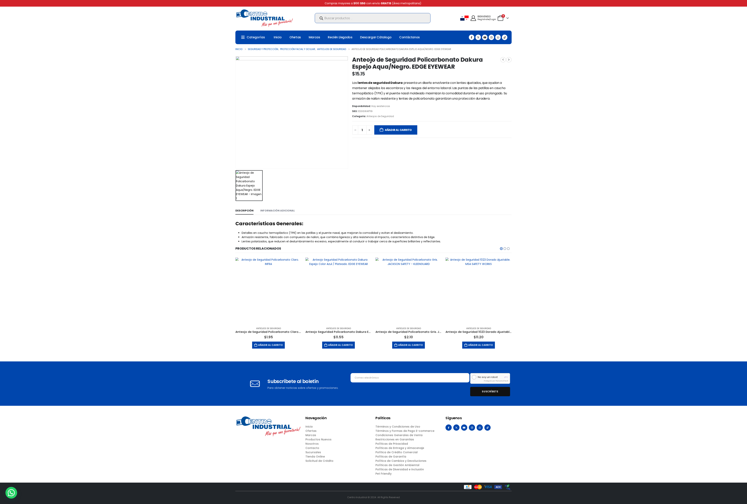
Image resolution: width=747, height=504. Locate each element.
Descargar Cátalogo (375, 37)
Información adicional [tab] (277, 210)
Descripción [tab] (244, 210)
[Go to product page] (268, 291)
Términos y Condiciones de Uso (397, 427)
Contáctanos (409, 37)
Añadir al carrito (398, 130)
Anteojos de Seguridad (380, 116)
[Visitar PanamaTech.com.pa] (506, 377)
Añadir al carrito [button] (270, 345)
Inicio (278, 37)
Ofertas (295, 37)
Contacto (312, 448)
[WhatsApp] (498, 37)
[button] (501, 248)
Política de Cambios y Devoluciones (400, 461)
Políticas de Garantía (390, 456)
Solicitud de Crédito (319, 461)
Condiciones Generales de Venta (399, 435)
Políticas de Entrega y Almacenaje (399, 448)
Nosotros (312, 444)
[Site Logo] (264, 18)
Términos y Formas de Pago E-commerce (404, 431)
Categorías (256, 37)
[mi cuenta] (473, 18)
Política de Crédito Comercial (396, 452)
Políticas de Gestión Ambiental (397, 465)
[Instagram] (491, 37)
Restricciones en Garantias (394, 439)
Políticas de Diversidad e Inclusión (399, 469)
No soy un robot (488, 377)
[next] (509, 59)
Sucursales (313, 452)
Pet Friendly (383, 474)
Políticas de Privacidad (391, 444)
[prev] (503, 59)
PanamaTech (502, 381)
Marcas (314, 37)
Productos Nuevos (318, 439)
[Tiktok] (504, 37)
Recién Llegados (340, 37)
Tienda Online (315, 456)
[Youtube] (484, 37)
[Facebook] (471, 37)
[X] (478, 37)
